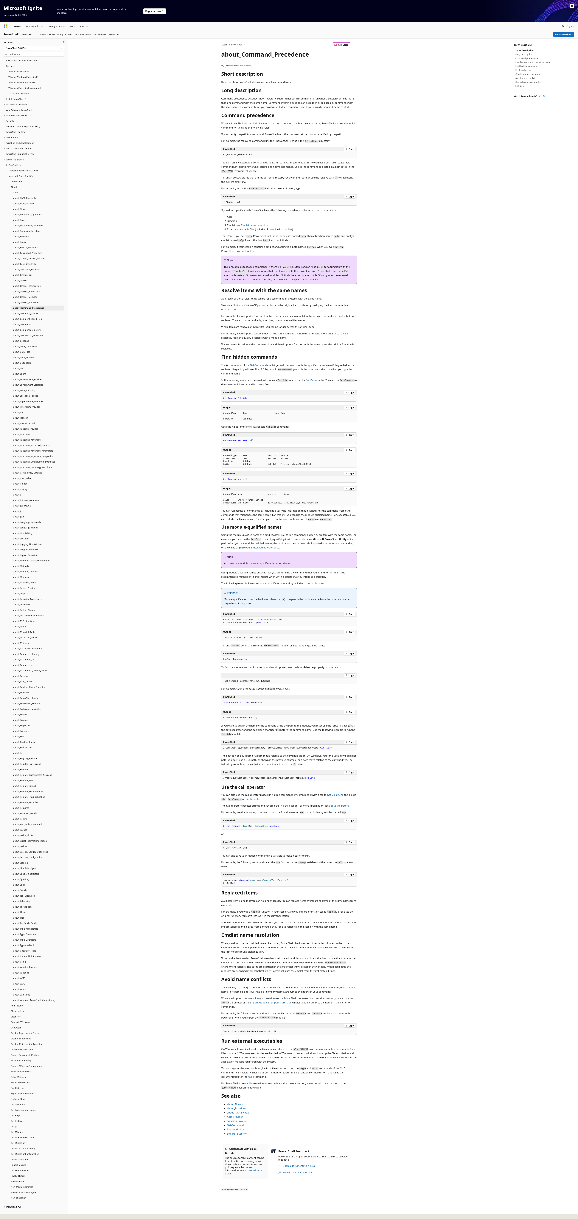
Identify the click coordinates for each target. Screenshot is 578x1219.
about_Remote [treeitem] (20, 769)
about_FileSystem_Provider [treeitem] (26, 406)
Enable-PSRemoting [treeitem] (21, 1060)
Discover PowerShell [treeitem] (18, 93)
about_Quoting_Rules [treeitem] (24, 742)
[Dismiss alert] (572, 6)
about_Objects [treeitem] (20, 593)
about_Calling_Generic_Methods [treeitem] (29, 258)
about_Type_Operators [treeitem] (24, 939)
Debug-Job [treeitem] (16, 1027)
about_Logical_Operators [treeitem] (25, 555)
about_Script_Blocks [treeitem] (23, 835)
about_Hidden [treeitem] (20, 483)
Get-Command (258, 365)
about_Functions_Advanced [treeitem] (27, 439)
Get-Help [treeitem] (15, 1115)
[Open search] (563, 26)
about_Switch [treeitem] (20, 890)
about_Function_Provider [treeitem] (25, 428)
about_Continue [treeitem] (21, 340)
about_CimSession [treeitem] (22, 274)
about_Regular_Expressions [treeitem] (27, 763)
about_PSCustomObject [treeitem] (25, 621)
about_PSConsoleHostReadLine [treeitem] (28, 615)
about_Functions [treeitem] (21, 434)
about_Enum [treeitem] (19, 373)
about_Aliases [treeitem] (20, 209)
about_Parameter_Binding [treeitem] (26, 654)
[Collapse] (63, 42)
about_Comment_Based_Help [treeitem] (27, 318)
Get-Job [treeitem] (14, 1126)
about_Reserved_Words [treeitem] (25, 813)
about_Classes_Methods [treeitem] (25, 296)
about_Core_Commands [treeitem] (25, 346)
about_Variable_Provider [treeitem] (25, 967)
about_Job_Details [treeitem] (22, 505)
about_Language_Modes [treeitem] (25, 527)
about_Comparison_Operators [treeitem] (28, 335)
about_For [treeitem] (18, 412)
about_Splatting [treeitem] (21, 879)
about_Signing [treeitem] (20, 862)
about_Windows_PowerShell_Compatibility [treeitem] (34, 1000)
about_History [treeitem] (20, 489)
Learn (225, 44)
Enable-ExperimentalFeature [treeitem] (25, 1055)
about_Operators (339, 805)
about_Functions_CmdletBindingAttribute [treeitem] (34, 461)
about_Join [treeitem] (18, 516)
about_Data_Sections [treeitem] (23, 357)
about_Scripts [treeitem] (20, 846)
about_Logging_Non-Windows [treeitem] (28, 544)
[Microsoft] (6, 26)
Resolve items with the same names (533, 62)
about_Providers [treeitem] (21, 731)
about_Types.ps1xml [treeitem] (23, 945)
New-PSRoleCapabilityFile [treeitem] (23, 1192)
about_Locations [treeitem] (21, 538)
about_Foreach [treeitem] (20, 417)
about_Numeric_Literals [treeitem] (25, 582)
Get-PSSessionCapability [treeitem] (23, 1148)
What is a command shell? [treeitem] (21, 82)
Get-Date (311, 380)
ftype (251, 1076)
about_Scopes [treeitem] (20, 829)
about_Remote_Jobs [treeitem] (23, 780)
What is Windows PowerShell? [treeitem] (23, 77)
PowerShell (236, 44)
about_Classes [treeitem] (20, 280)
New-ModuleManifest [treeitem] (22, 1186)
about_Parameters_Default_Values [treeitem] (30, 670)
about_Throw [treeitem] (19, 912)
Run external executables (528, 82)
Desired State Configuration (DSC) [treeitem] (23, 126)
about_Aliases (235, 1104)
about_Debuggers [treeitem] (22, 362)
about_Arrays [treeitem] (19, 220)
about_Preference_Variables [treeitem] (27, 709)
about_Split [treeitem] (19, 884)
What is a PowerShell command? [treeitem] (24, 88)
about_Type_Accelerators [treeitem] (25, 928)
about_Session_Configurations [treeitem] (28, 857)
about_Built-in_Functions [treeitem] (25, 247)
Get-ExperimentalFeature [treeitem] (23, 1110)
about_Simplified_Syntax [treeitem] (25, 868)
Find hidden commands (527, 66)
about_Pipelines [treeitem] (21, 692)
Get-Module (252, 799)
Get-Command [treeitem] (18, 1104)
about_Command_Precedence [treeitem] (28, 307)
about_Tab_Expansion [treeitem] (24, 895)
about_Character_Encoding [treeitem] (26, 269)
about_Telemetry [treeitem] (21, 901)
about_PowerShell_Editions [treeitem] (26, 703)
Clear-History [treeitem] (17, 1011)
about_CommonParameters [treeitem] (27, 329)
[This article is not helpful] (544, 96)
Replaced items (523, 70)
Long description (523, 54)
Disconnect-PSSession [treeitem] (22, 1049)
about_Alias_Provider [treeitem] (23, 203)
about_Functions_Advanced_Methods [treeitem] (31, 445)
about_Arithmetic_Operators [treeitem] (27, 214)
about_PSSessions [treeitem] (22, 643)
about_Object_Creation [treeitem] (24, 588)
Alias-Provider (235, 1116)
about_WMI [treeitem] (19, 978)
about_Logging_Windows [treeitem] (25, 549)
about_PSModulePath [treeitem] (24, 632)
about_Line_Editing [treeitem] (22, 533)
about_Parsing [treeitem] (20, 676)
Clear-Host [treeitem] (16, 1016)
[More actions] (354, 44)
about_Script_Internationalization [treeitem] (30, 840)
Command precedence (526, 58)
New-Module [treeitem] (17, 1181)
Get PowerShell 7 (564, 34)
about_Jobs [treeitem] (18, 511)
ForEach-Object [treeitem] (18, 1099)
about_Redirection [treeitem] (22, 747)
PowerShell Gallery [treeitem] (15, 131)
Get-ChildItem (335, 795)
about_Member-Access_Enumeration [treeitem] (31, 560)
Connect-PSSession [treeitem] (20, 1022)
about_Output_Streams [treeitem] (24, 610)
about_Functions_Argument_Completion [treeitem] (33, 456)
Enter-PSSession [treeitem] (19, 1077)
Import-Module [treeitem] (18, 1164)
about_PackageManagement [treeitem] (27, 648)
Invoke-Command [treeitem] (20, 1170)
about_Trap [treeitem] (19, 917)
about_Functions (236, 1108)
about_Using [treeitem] (19, 961)
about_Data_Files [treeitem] (21, 351)
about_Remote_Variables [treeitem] (25, 802)
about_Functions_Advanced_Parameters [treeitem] (33, 450)
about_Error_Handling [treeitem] (24, 390)
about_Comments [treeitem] (22, 324)
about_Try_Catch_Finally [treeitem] (25, 923)
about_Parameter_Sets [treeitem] (24, 659)
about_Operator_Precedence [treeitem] (27, 599)
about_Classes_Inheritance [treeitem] (26, 291)
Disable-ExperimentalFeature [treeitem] (25, 1033)
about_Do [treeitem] (18, 368)
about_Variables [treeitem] (21, 972)
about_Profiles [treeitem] (20, 714)
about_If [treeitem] (17, 494)
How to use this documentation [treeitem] (21, 60)
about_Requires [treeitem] (21, 807)
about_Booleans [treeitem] (21, 236)
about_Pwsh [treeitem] (19, 736)
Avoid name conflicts (525, 78)
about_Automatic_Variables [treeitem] (26, 231)
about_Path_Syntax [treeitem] (22, 681)
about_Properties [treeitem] (21, 725)
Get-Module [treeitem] (17, 1131)
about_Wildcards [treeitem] (21, 994)
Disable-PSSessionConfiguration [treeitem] (27, 1044)
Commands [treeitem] (16, 181)
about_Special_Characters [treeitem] (26, 873)
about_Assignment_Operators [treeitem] (28, 225)
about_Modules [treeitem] (21, 577)
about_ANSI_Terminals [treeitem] (24, 198)
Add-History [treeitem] (17, 1005)
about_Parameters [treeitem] (22, 665)
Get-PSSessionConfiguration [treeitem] (25, 1153)
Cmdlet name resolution (255, 225)
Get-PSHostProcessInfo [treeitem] (22, 1137)
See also (519, 85)
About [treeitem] (16, 192)
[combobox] (34, 48)
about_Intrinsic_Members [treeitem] (26, 500)
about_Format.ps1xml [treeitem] (24, 423)
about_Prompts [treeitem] (20, 720)
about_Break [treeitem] (19, 242)
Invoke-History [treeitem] (18, 1175)
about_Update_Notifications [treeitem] (27, 956)
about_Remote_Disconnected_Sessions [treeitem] (32, 774)
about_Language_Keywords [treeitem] (27, 522)
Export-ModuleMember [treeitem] (22, 1093)
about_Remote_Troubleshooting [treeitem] (29, 796)
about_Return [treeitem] (20, 818)
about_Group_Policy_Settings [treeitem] (27, 472)
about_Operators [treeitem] (21, 604)
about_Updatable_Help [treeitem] (24, 950)
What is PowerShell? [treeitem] (18, 71)
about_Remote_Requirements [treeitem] (28, 791)
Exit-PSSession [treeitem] (18, 1088)
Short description (524, 50)
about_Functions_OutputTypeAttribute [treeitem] (32, 467)
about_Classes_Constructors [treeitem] (27, 285)
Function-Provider (237, 1121)
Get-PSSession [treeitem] (18, 1142)
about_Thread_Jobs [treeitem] (23, 906)
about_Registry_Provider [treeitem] (25, 758)
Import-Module (258, 1002)
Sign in (570, 26)
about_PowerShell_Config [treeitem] (26, 698)
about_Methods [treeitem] (21, 566)
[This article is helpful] (540, 96)
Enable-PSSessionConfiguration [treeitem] (26, 1066)
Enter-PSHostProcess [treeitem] (21, 1071)
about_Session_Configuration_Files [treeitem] (30, 851)
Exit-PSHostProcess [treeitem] (20, 1082)
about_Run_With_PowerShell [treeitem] (27, 824)
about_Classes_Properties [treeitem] (26, 302)
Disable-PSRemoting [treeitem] (21, 1038)
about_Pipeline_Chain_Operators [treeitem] (29, 687)
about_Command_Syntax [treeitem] (25, 313)
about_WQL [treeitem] (19, 983)
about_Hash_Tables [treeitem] (23, 478)
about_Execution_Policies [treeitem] (25, 395)
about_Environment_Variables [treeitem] (28, 384)
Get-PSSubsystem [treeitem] (19, 1159)
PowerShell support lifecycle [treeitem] (20, 153)
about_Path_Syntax (238, 1112)
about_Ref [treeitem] (18, 753)
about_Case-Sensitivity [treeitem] (24, 263)
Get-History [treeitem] (16, 1121)
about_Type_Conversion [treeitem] (25, 934)
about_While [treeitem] (19, 989)
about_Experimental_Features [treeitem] (28, 401)
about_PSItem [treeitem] (20, 626)
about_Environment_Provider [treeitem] (27, 379)
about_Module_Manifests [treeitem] (26, 571)
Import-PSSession (281, 1002)
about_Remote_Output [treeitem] (24, 785)
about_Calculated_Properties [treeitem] (27, 253)
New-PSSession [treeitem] (18, 1197)
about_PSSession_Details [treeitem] (25, 637)
